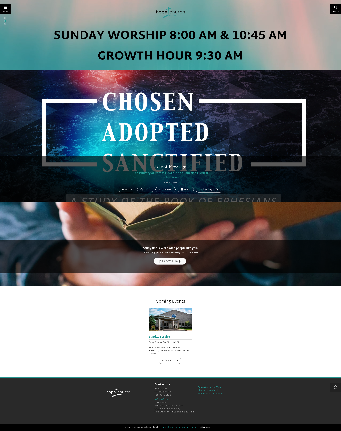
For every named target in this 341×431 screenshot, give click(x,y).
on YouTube (210, 387)
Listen (147, 190)
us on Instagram (210, 394)
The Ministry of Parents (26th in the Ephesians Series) (170, 173)
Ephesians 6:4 (171, 178)
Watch (128, 190)
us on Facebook (208, 391)
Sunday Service (159, 337)
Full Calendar (168, 361)
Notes (187, 190)
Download (167, 190)
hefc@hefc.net (162, 400)
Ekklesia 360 (205, 427)
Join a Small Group (170, 261)
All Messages (208, 190)
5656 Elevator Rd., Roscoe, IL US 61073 (179, 427)
